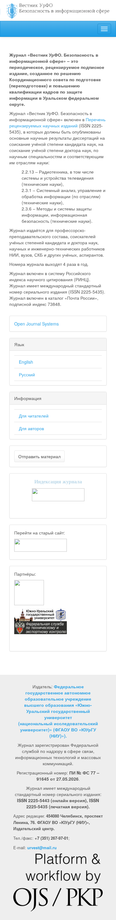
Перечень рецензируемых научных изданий (57, 122)
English (26, 362)
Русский (27, 374)
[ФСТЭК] (40, 627)
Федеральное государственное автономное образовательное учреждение (58, 692)
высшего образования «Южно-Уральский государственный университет (58, 711)
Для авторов (31, 428)
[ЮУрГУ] (40, 614)
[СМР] (29, 592)
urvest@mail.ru (42, 847)
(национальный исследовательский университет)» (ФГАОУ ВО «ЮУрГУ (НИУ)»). (58, 729)
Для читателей (34, 416)
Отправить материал (39, 456)
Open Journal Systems (36, 324)
